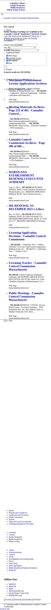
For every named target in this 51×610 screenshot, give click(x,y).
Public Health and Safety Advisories (23, 568)
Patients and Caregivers (18, 513)
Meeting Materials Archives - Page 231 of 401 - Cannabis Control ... (27, 110)
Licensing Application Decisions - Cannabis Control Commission (27, 236)
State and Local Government (20, 522)
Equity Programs (17, 5)
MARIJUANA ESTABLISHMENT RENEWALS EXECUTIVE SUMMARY (26, 177)
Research (12, 570)
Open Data (13, 563)
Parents (11, 519)
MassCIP (12, 586)
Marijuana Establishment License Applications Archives (28, 82)
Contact (21, 3)
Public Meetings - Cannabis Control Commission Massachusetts (26, 296)
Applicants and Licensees (19, 515)
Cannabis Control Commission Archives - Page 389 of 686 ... (27, 143)
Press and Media (15, 566)
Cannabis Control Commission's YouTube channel (25, 34)
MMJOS (12, 584)
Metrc (11, 589)
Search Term (9, 45)
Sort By (7, 50)
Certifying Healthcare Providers (21, 524)
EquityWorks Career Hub (19, 593)
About (11, 550)
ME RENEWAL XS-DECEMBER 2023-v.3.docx (26, 207)
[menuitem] (14, 3)
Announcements (15, 552)
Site (5, 48)
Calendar (14, 3)
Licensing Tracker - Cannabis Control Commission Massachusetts (27, 266)
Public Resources (18, 8)
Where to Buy (13, 10)
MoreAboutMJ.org (16, 591)
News (11, 561)
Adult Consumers (16, 517)
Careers (12, 554)
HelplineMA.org (15, 595)
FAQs (11, 557)
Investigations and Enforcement (21, 559)
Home (11, 510)
